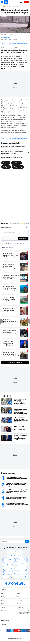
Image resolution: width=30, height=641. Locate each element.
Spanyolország (8, 564)
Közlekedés (16, 162)
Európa (3, 593)
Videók (3, 607)
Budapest (6, 166)
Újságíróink (4, 610)
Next (2, 600)
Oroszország (8, 568)
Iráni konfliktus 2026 (15, 556)
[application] (15, 24)
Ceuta (6, 576)
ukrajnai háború (9, 560)
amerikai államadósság (19, 576)
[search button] (27, 541)
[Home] (1, 6)
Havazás (5, 162)
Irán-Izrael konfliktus (15, 552)
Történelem (21, 572)
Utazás (3, 603)
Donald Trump (22, 564)
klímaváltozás (9, 572)
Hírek (5, 6)
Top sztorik (6, 396)
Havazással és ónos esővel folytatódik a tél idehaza (13, 147)
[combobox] (15, 541)
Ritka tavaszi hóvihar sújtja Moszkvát (11, 157)
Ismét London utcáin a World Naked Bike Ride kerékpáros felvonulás (12, 152)
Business (3, 596)
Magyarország (16, 6)
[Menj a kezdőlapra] (6, 2)
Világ (9, 6)
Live (26, 2)
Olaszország (22, 560)
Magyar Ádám (6, 37)
